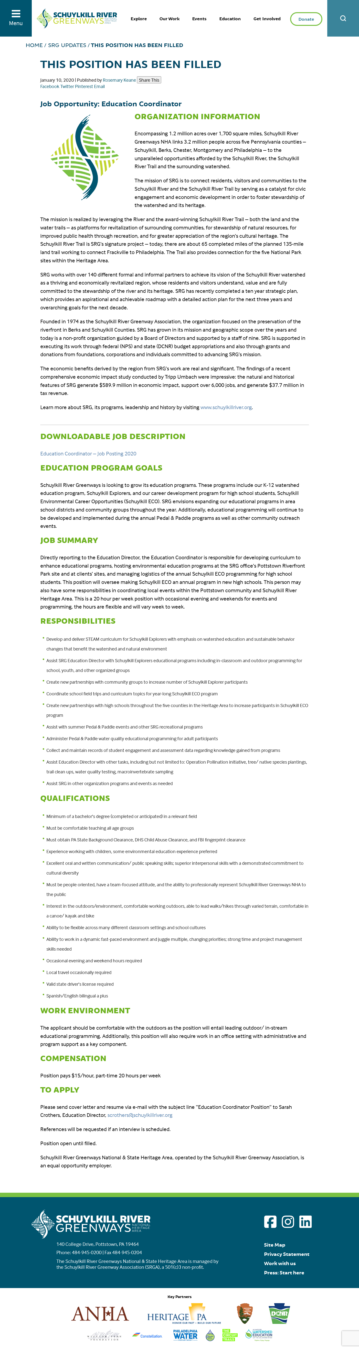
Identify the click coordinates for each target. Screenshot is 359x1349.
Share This (149, 80)
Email (99, 86)
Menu (16, 23)
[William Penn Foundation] (104, 1339)
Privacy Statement (286, 1254)
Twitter (67, 86)
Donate (306, 19)
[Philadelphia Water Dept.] (185, 1339)
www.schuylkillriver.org (226, 407)
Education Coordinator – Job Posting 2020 (88, 453)
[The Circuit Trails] (230, 1339)
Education (230, 19)
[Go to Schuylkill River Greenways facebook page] (270, 1221)
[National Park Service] (245, 1322)
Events (199, 19)
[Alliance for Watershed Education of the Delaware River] (259, 1339)
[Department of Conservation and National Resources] (279, 1322)
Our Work (169, 19)
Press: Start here (284, 1273)
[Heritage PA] (184, 1322)
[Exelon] (147, 1339)
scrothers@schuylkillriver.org (139, 1115)
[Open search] (343, 18)
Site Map (274, 1245)
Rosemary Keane (119, 80)
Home (34, 45)
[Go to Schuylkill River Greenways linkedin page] (305, 1221)
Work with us (280, 1263)
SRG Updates (67, 45)
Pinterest (84, 86)
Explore (139, 19)
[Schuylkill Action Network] (210, 1339)
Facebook (49, 86)
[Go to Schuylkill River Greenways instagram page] (288, 1221)
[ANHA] (100, 1322)
